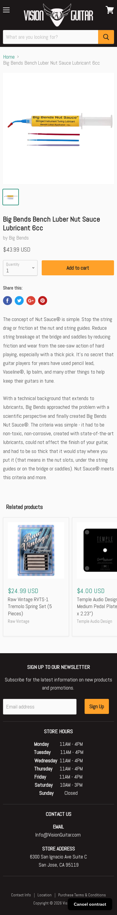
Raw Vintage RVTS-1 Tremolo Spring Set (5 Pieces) (30, 606)
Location (45, 895)
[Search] (106, 37)
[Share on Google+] (30, 300)
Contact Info (21, 895)
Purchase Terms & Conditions (82, 895)
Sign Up (96, 706)
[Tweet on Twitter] (19, 300)
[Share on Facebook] (7, 300)
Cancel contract (90, 904)
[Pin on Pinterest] (42, 300)
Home (9, 57)
